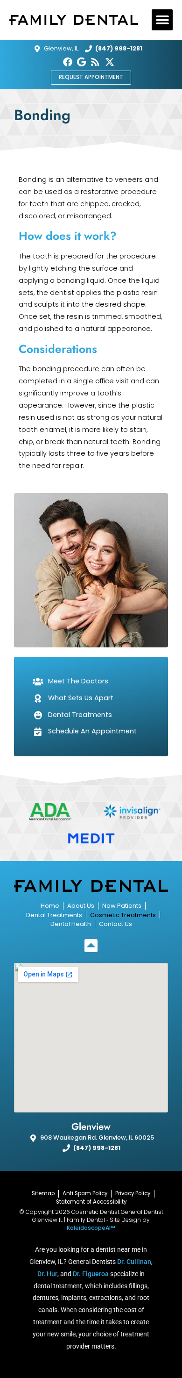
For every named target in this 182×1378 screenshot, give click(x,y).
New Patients (121, 905)
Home (50, 905)
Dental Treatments (54, 915)
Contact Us (115, 923)
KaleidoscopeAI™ (91, 1228)
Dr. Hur (47, 1274)
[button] (162, 19)
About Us (80, 905)
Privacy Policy (132, 1193)
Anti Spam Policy (85, 1193)
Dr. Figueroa (91, 1274)
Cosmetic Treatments (123, 915)
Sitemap (43, 1193)
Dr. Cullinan (134, 1261)
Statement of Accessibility (91, 1202)
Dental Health (70, 923)
